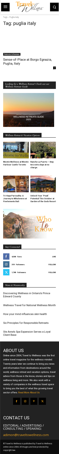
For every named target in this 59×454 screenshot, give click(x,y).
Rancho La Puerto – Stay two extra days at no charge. (41, 165)
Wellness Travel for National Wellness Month (29, 305)
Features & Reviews (12, 54)
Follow (52, 264)
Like (54, 256)
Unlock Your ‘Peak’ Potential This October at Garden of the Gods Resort (43, 199)
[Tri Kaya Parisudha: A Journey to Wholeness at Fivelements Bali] (16, 184)
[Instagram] (25, 401)
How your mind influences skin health (25, 314)
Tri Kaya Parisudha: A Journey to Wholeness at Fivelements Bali (15, 199)
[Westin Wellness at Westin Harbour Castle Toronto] (16, 150)
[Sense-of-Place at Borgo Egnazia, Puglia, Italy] (29, 42)
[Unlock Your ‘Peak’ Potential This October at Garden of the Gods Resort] (43, 184)
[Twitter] (42, 401)
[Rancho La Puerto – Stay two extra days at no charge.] (43, 150)
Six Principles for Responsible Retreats (26, 322)
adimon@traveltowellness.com (26, 435)
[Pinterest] (33, 401)
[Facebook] (16, 401)
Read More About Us (29, 392)
